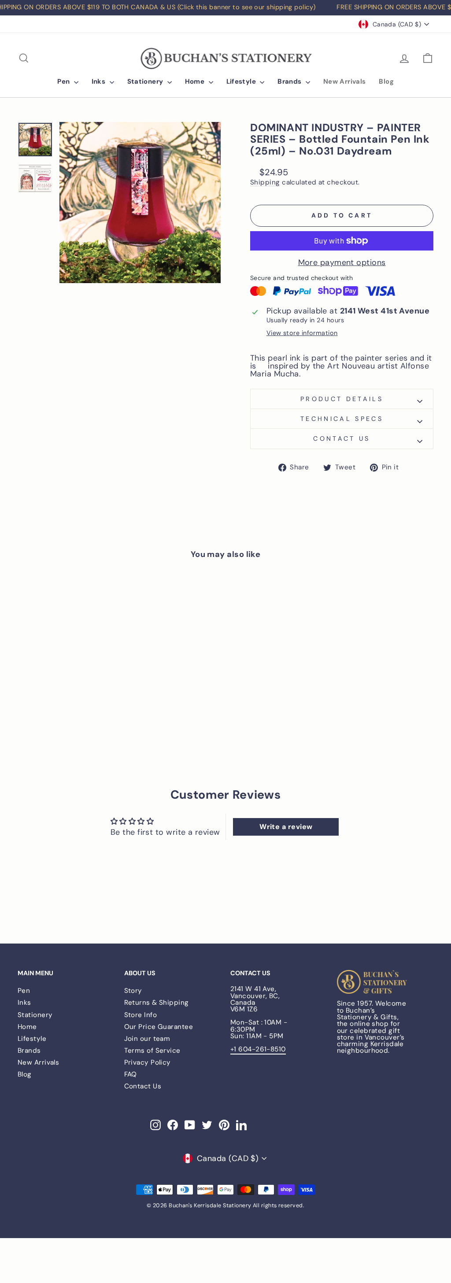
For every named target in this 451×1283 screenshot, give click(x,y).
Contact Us (143, 1086)
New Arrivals (344, 81)
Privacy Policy (147, 1062)
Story (133, 990)
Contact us (341, 438)
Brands (290, 81)
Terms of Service (152, 1050)
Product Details (341, 399)
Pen (64, 81)
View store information (302, 333)
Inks (99, 81)
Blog (386, 81)
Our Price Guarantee (158, 1026)
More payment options (342, 262)
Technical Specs (341, 419)
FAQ (130, 1074)
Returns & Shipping (156, 1002)
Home (196, 81)
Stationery (146, 81)
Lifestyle (242, 81)
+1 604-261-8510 (258, 1049)
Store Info (140, 1014)
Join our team (147, 1038)
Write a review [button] (285, 826)
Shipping (265, 182)
